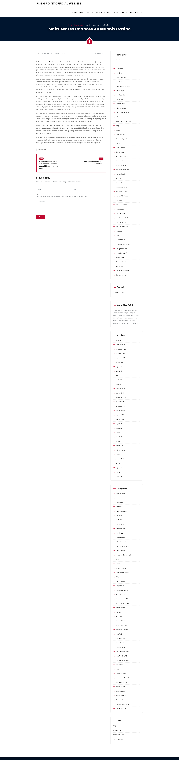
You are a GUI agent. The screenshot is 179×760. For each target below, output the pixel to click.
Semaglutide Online (122, 249)
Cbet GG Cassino (121, 148)
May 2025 (119, 375)
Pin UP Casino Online (122, 218)
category (118, 143)
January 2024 (120, 419)
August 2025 (120, 362)
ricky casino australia (123, 244)
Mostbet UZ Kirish (121, 191)
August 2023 (120, 424)
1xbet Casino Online (122, 112)
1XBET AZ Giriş (120, 104)
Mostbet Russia (120, 174)
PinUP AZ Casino (121, 240)
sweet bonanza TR (121, 253)
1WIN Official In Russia (123, 86)
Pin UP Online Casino (122, 227)
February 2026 (120, 345)
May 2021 (119, 472)
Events (109, 13)
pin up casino (120, 213)
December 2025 (121, 349)
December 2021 (121, 463)
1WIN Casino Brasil (122, 77)
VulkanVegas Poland (122, 270)
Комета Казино (121, 275)
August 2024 (120, 415)
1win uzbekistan (121, 95)
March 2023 (120, 446)
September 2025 (121, 358)
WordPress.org (118, 739)
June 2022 (119, 454)
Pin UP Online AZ (121, 222)
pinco (117, 235)
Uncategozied (120, 266)
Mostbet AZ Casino (122, 156)
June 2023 (119, 432)
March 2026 (120, 340)
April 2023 (119, 441)
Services (90, 13)
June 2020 (119, 476)
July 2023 (119, 428)
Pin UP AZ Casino (121, 205)
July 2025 (119, 367)
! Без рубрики (120, 60)
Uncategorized (78, 25)
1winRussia (119, 99)
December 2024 (121, 397)
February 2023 (120, 450)
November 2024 (121, 402)
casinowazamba (121, 134)
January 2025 (120, 393)
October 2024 (120, 406)
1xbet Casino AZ (121, 108)
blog (117, 126)
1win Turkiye (120, 90)
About (81, 13)
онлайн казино (119, 292)
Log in (115, 726)
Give (116, 13)
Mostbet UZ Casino (122, 187)
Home (74, 13)
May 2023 (119, 437)
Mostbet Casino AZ (122, 165)
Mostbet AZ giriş (121, 161)
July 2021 (119, 468)
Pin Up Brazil (120, 209)
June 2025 (119, 371)
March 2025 (120, 384)
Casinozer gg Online (122, 139)
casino (118, 130)
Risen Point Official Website (58, 3)
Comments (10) (98, 53)
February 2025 (120, 388)
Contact (124, 13)
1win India (119, 82)
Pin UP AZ (119, 200)
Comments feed (118, 735)
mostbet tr (119, 178)
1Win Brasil (119, 69)
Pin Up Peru (119, 231)
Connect (99, 13)
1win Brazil (119, 73)
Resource (134, 13)
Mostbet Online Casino (123, 169)
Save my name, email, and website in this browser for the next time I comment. (61, 196)
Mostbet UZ (119, 183)
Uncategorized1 (121, 262)
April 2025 (119, 380)
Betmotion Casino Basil (123, 121)
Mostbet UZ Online (122, 196)
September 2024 (121, 410)
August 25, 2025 (60, 53)
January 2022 (120, 459)
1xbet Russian (120, 117)
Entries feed (117, 730)
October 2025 (120, 353)
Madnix (50, 62)
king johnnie (120, 152)
